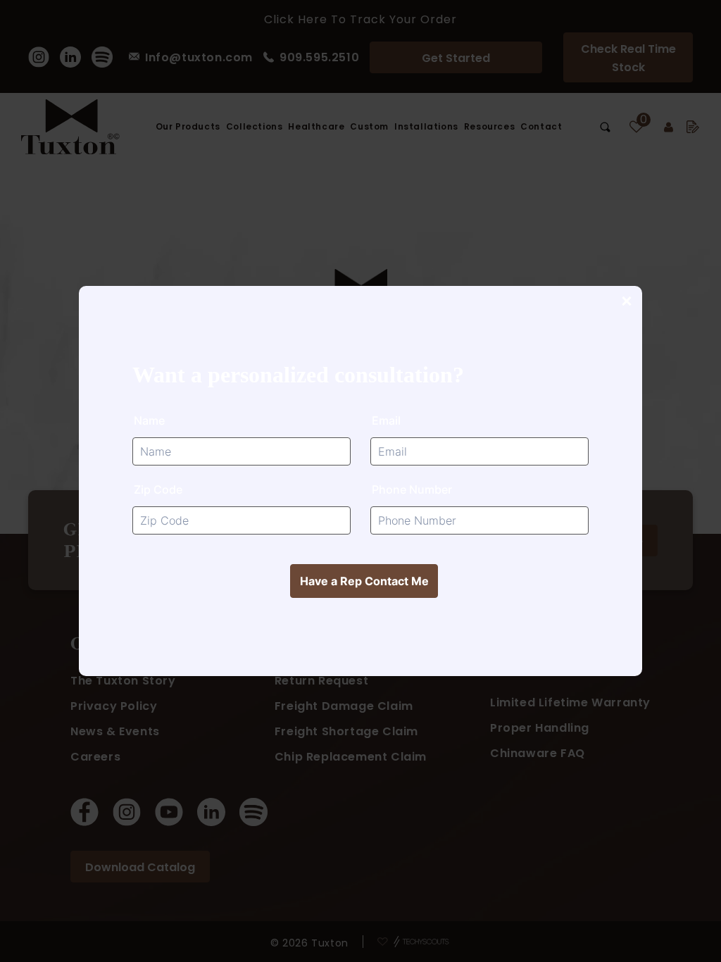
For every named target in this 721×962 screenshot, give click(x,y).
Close (626, 302)
